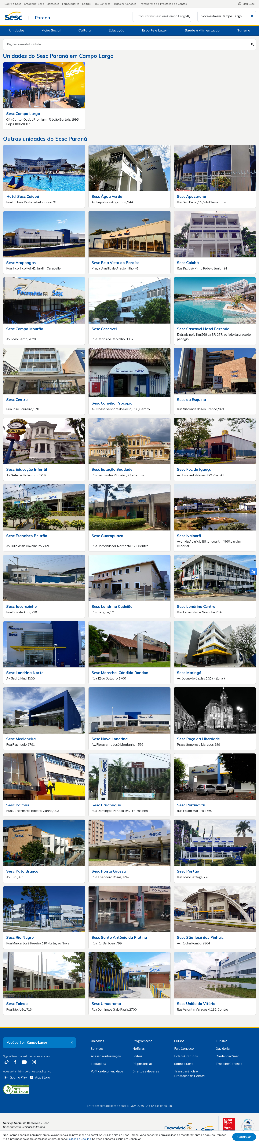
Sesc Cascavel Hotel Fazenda (203, 328)
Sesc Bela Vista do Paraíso (116, 262)
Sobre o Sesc (13, 3)
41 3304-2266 (135, 1105)
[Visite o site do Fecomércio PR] (189, 1127)
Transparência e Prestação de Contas (163, 3)
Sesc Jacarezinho (21, 606)
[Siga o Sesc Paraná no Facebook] (16, 1062)
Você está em (221, 16)
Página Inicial (142, 1064)
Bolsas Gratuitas (186, 1056)
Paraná (42, 17)
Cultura (84, 30)
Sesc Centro (17, 399)
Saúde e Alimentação (202, 30)
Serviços (97, 1048)
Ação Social (51, 30)
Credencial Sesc (34, 3)
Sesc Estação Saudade (112, 469)
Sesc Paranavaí (191, 805)
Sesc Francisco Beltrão (26, 535)
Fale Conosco (102, 3)
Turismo (243, 30)
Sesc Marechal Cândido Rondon (120, 672)
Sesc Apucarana (191, 196)
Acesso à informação (106, 1056)
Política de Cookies (79, 1138)
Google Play (18, 1077)
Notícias (139, 1048)
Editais (86, 3)
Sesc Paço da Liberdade (198, 738)
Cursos (179, 1041)
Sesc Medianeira (21, 738)
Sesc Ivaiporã (189, 535)
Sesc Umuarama (106, 1003)
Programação (142, 1041)
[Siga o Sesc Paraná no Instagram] (34, 1062)
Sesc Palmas (17, 805)
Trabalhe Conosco (125, 3)
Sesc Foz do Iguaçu (194, 469)
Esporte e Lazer (154, 30)
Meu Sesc (248, 3)
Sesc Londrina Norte (24, 672)
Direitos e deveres (146, 1071)
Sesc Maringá (189, 672)
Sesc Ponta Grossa (109, 871)
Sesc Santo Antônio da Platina (119, 937)
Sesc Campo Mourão (24, 328)
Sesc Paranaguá (106, 805)
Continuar (244, 1137)
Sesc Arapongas (21, 262)
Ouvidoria (223, 1048)
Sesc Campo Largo (23, 113)
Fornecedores (70, 3)
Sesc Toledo (17, 1003)
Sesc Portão (188, 871)
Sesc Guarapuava (107, 535)
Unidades (16, 30)
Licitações (53, 3)
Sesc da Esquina (191, 399)
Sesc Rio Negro (20, 937)
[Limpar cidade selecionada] (252, 16)
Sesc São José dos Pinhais (200, 937)
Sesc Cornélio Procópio (112, 403)
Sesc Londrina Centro (196, 606)
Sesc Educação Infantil (26, 469)
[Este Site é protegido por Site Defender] (16, 1089)
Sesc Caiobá (188, 262)
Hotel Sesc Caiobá (22, 196)
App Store (42, 1077)
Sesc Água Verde (107, 196)
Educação (116, 30)
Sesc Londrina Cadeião (112, 606)
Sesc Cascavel (104, 328)
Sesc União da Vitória (196, 1003)
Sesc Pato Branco (22, 871)
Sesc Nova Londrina (110, 738)
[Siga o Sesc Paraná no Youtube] (25, 1062)
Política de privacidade (107, 1071)
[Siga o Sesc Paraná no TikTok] (7, 1062)
